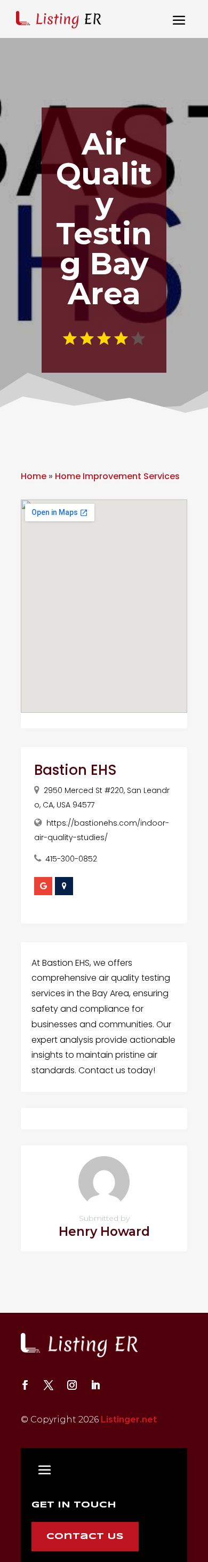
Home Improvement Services (117, 476)
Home (33, 476)
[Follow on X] (48, 1385)
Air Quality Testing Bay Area (104, 219)
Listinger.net (129, 1419)
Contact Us (85, 1537)
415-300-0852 (71, 858)
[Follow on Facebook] (25, 1385)
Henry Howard (104, 1231)
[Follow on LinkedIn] (95, 1385)
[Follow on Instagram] (72, 1385)
